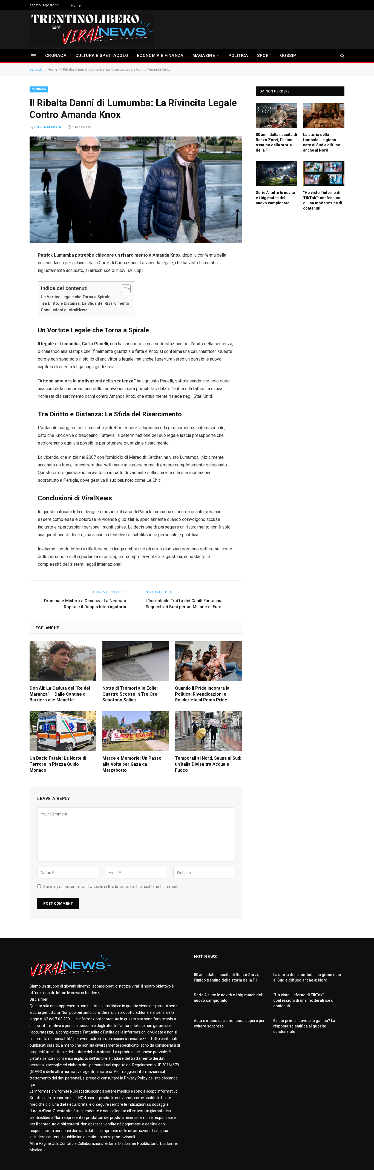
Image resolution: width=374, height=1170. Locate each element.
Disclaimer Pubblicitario (138, 1143)
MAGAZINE (203, 55)
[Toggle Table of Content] (123, 289)
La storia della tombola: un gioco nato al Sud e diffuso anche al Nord (321, 142)
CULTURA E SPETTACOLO (101, 55)
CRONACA (56, 55)
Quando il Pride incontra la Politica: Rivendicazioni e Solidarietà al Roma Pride (202, 694)
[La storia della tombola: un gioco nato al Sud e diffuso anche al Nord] (323, 115)
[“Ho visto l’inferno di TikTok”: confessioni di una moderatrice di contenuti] (323, 173)
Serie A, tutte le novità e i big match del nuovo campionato (275, 197)
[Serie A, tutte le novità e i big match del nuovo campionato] (276, 173)
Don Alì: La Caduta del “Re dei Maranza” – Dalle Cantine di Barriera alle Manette (60, 694)
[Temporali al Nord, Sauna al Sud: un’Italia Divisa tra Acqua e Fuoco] (208, 731)
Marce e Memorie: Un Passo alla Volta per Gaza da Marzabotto (132, 764)
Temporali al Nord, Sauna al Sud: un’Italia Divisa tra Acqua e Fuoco (208, 764)
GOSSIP (288, 55)
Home (75, 5)
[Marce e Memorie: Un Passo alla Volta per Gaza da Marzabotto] (135, 731)
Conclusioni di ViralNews (64, 310)
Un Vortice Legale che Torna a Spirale (75, 297)
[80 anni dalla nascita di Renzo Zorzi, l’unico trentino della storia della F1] (276, 115)
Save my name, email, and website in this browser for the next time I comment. (111, 886)
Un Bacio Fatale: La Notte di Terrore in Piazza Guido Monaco (58, 764)
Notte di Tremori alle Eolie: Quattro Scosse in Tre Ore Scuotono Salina (130, 694)
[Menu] (33, 55)
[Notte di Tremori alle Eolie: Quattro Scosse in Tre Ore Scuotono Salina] (135, 661)
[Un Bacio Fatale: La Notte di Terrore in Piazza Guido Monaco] (63, 731)
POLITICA (238, 55)
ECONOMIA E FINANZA (160, 55)
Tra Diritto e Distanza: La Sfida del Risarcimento (85, 303)
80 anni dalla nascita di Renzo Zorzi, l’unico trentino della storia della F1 (276, 142)
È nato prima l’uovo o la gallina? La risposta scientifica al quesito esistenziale (304, 1026)
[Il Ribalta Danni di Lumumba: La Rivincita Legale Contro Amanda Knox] (136, 190)
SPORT (264, 55)
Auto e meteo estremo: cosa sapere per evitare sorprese (229, 1023)
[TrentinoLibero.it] (92, 29)
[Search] (341, 56)
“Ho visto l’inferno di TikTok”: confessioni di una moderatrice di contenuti (322, 200)
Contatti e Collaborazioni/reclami (88, 1143)
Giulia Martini (48, 127)
